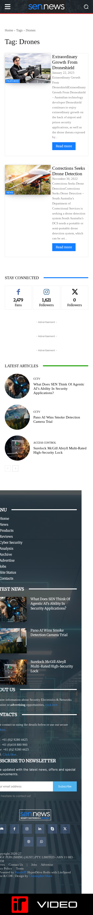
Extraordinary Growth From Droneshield (65, 62)
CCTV (36, 379)
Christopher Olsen (40, 876)
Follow (46, 289)
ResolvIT (21, 872)
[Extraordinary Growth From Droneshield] (28, 68)
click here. (51, 704)
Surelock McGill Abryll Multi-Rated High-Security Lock (52, 666)
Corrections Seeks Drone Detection (68, 171)
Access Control (44, 442)
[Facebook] (14, 829)
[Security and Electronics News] (46, 6)
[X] (65, 829)
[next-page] (15, 468)
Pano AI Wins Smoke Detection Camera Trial (49, 632)
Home (9, 30)
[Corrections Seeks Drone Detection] (28, 180)
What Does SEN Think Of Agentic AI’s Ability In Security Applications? (58, 388)
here (2, 729)
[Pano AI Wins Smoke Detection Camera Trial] (17, 417)
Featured (12, 81)
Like (18, 289)
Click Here (9, 754)
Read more (64, 146)
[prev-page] (8, 468)
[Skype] (52, 829)
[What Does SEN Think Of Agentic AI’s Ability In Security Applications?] (17, 386)
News (9, 192)
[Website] (28, 841)
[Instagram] (27, 829)
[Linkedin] (39, 829)
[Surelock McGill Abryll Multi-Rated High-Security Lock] (17, 448)
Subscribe (65, 786)
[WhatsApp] (41, 841)
